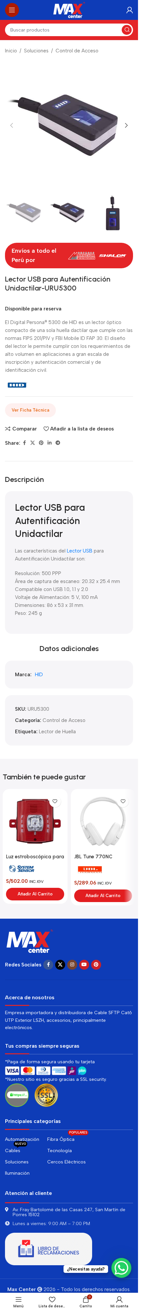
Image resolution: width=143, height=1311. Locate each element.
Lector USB (79, 551)
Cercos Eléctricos (66, 1162)
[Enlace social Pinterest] (41, 443)
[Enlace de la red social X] (32, 443)
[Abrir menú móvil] (12, 10)
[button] (11, 125)
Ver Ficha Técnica (30, 410)
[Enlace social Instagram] (72, 965)
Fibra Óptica (67, 1138)
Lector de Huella (57, 732)
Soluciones (36, 51)
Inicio (11, 51)
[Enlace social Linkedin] (50, 443)
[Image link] (30, 941)
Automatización (22, 1139)
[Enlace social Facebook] (24, 443)
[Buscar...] (127, 30)
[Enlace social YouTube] (84, 965)
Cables (15, 1149)
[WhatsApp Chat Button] (121, 1268)
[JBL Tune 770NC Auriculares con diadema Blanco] (103, 821)
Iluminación (17, 1173)
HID (39, 675)
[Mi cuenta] (129, 10)
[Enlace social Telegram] (58, 443)
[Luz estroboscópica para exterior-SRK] (35, 821)
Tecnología (59, 1150)
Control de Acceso (77, 51)
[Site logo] (69, 10)
